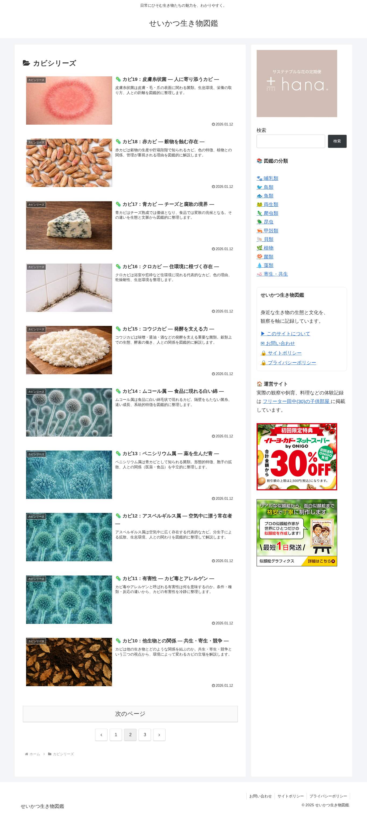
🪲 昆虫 (265, 222)
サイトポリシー (291, 796)
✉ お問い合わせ (278, 343)
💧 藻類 (265, 265)
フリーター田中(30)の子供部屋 (297, 401)
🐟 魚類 (265, 196)
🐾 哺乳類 (267, 178)
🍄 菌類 (265, 257)
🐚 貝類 (265, 239)
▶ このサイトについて (285, 333)
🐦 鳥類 (265, 187)
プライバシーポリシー (328, 796)
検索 (261, 130)
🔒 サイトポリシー (281, 353)
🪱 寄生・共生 (272, 274)
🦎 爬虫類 (267, 213)
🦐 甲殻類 (267, 230)
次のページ (130, 713)
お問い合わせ (260, 796)
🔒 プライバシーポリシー (288, 362)
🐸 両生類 (267, 204)
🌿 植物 (265, 248)
